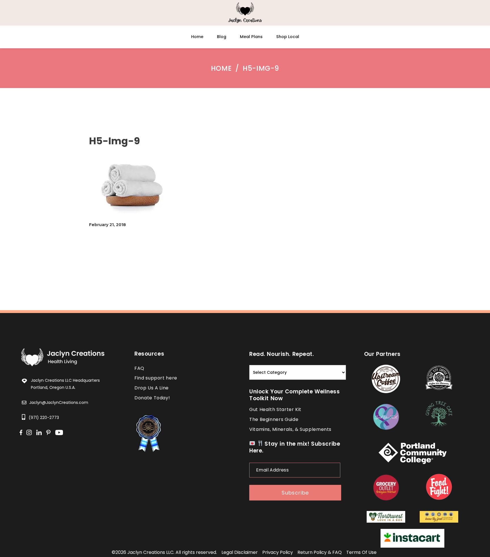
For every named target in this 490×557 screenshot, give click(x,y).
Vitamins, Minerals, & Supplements (290, 429)
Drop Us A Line (151, 388)
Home (221, 68)
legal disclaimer (239, 552)
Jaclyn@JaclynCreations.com (58, 402)
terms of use (361, 552)
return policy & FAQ (319, 552)
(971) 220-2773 (44, 417)
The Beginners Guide (273, 419)
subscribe (295, 492)
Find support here (155, 378)
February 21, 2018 (107, 224)
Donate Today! (152, 398)
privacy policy (277, 552)
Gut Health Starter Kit (275, 409)
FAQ (139, 368)
